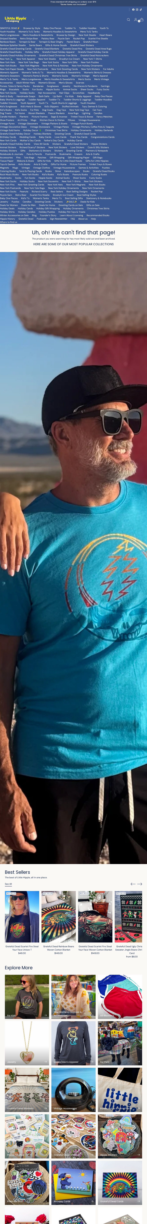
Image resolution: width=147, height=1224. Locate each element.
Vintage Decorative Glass (13, 126)
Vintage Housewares (89, 120)
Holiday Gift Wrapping (48, 208)
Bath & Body (6, 96)
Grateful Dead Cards (85, 133)
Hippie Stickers (99, 143)
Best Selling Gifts (74, 198)
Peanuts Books (80, 174)
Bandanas (38, 86)
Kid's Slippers (52, 106)
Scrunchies (78, 92)
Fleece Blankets (56, 113)
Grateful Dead (26, 218)
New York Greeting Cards (65, 69)
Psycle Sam (64, 38)
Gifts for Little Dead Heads (68, 160)
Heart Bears (105, 35)
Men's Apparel (100, 75)
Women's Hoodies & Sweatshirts (60, 31)
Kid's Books (6, 109)
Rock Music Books (9, 174)
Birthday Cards (8, 137)
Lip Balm (57, 96)
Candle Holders (8, 116)
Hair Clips (64, 92)
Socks (26, 89)
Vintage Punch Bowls (82, 123)
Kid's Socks (21, 109)
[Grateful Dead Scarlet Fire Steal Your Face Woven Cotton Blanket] (95, 916)
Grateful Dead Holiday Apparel (58, 51)
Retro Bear (20, 194)
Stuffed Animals (70, 106)
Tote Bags (29, 157)
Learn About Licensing (71, 215)
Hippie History (7, 218)
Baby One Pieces (52, 28)
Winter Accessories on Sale (14, 215)
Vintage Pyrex (7, 123)
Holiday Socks (27, 92)
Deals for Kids (87, 201)
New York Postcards (37, 69)
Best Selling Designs (77, 191)
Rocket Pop (79, 38)
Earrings (105, 86)
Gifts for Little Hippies (97, 160)
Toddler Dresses (8, 103)
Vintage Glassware (28, 123)
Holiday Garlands (104, 130)
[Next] (33, 20)
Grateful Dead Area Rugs (99, 48)
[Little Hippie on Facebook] (133, 9)
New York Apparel (26, 58)
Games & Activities (89, 167)
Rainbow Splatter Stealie (13, 45)
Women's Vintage (80, 75)
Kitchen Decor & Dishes (52, 120)
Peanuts (24, 191)
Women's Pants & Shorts (36, 75)
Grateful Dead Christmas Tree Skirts (58, 55)
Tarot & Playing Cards (30, 171)
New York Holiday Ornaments (87, 65)
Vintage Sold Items (10, 130)
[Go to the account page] (134, 20)
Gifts (22, 150)
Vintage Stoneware (40, 126)
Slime (58, 171)
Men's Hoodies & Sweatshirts (38, 35)
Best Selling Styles (86, 194)
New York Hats (7, 62)
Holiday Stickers (8, 150)
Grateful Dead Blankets (47, 48)
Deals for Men (28, 205)
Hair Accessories (47, 92)
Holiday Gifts (32, 51)
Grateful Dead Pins (72, 48)
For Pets (34, 109)
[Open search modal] (128, 20)
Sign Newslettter (58, 218)
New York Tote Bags (29, 62)
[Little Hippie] (15, 20)
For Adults (108, 69)
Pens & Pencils (34, 154)
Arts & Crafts (92, 154)
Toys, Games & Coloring (94, 106)
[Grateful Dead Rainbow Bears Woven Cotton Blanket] (58, 916)
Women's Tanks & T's (32, 72)
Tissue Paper (6, 160)
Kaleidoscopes (72, 171)
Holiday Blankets (42, 133)
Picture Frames (40, 116)
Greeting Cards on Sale (71, 205)
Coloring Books (8, 171)
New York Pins (7, 184)
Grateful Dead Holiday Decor (15, 133)
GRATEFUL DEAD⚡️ (10, 28)
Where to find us (8, 222)
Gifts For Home (58, 164)
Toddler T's (54, 99)
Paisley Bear (47, 38)
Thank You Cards (78, 137)
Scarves (80, 82)
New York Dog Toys (79, 109)
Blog (34, 215)
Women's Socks (60, 75)
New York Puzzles (90, 62)
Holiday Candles (26, 211)
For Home (20, 113)
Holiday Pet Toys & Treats (71, 211)
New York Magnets (29, 65)
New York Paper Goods (12, 69)
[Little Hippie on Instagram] (137, 9)
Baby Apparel (84, 96)
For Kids (69, 96)
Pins (18, 157)
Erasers (78, 154)
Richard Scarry (39, 191)
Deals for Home (47, 205)
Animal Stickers (8, 147)
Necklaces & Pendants (85, 86)
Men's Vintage (101, 79)
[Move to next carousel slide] (139, 884)
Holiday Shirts (7, 211)
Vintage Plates (61, 126)
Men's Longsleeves (9, 35)
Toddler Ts (70, 28)
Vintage (26, 167)
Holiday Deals (7, 208)
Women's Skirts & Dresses (97, 72)
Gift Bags (97, 157)
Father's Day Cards (54, 140)
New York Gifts (70, 62)
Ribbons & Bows (25, 160)
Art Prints (22, 120)
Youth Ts (104, 28)
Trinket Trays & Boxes (82, 116)
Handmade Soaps (26, 96)
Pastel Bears (73, 41)
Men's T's (57, 198)
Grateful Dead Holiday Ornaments (18, 55)
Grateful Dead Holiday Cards (93, 51)
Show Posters (7, 120)
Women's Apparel (9, 72)
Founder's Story (48, 215)
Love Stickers (77, 147)
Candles (98, 113)
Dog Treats (5, 113)
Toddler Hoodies (87, 28)
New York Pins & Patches (55, 65)
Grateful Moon (90, 41)
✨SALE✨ (71, 201)
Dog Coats (47, 109)
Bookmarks (65, 154)
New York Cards (8, 140)
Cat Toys (97, 109)
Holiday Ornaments (81, 130)
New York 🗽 (6, 58)
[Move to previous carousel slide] (133, 884)
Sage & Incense (59, 116)
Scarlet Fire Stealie (98, 38)
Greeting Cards (63, 133)
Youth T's (43, 103)
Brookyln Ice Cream (63, 194)
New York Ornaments (93, 188)
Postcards (50, 154)
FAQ (73, 218)
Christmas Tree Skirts (56, 130)
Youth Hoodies (7, 31)
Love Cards (60, 137)
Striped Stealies (8, 38)
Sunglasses (53, 86)
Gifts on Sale (92, 205)
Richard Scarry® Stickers (32, 147)
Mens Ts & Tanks (89, 31)
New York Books (8, 65)
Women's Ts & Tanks (29, 31)
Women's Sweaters (10, 75)
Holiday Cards (74, 140)
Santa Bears (35, 45)
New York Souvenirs (48, 181)
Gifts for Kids (44, 160)
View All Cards (41, 143)
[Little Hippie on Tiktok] (141, 9)
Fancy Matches (104, 116)
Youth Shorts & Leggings (64, 103)
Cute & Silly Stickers (98, 147)
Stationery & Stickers (40, 150)
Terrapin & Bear (27, 41)
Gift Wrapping (57, 157)
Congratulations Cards (103, 137)
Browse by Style (31, 28)
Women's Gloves (46, 82)
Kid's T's (25, 198)
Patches (42, 157)
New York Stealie (87, 35)
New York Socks (50, 62)
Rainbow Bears (8, 41)
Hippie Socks (53, 89)
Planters (24, 116)
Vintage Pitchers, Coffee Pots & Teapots (93, 126)
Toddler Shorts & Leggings (77, 99)
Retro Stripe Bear (29, 38)
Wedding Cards (27, 137)
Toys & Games (7, 164)
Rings (3, 89)
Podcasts (42, 218)
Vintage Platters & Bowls (54, 123)
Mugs (33, 120)
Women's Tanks (41, 198)
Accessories (6, 82)
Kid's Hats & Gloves (31, 106)
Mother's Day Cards (30, 140)
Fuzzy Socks (103, 89)
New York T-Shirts (92, 58)
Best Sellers (57, 191)
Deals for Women (9, 205)
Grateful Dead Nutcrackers (94, 55)
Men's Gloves (65, 82)
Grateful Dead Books (11, 51)
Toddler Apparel (36, 99)
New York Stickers (90, 69)
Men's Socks (84, 79)
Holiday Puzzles (47, 211)
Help (93, 218)
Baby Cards (45, 137)
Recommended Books (98, 215)
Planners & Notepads (97, 150)
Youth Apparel (28, 103)
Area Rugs (73, 113)
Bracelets (14, 89)
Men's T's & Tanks (9, 79)
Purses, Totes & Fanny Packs (15, 86)
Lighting (86, 113)
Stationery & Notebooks (98, 198)
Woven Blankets (36, 113)
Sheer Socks (87, 89)
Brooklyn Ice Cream (69, 58)
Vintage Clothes (41, 167)
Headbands (94, 92)
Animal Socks (70, 89)
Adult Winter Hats (25, 82)
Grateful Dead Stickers (82, 45)
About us (83, 218)
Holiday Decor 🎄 (32, 130)
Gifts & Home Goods (56, 45)
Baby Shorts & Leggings (12, 99)
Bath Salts (44, 96)
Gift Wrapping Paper (78, 157)
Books (48, 171)
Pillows (71, 120)
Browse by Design (66, 35)
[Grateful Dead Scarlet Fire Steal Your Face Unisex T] (22, 916)
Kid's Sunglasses (8, 106)
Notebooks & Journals (11, 154)
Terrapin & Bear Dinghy (51, 41)
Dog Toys (61, 109)
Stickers (56, 143)
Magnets (4, 167)
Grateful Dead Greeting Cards (15, 48)
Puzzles (106, 167)
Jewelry (66, 86)
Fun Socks (37, 89)
